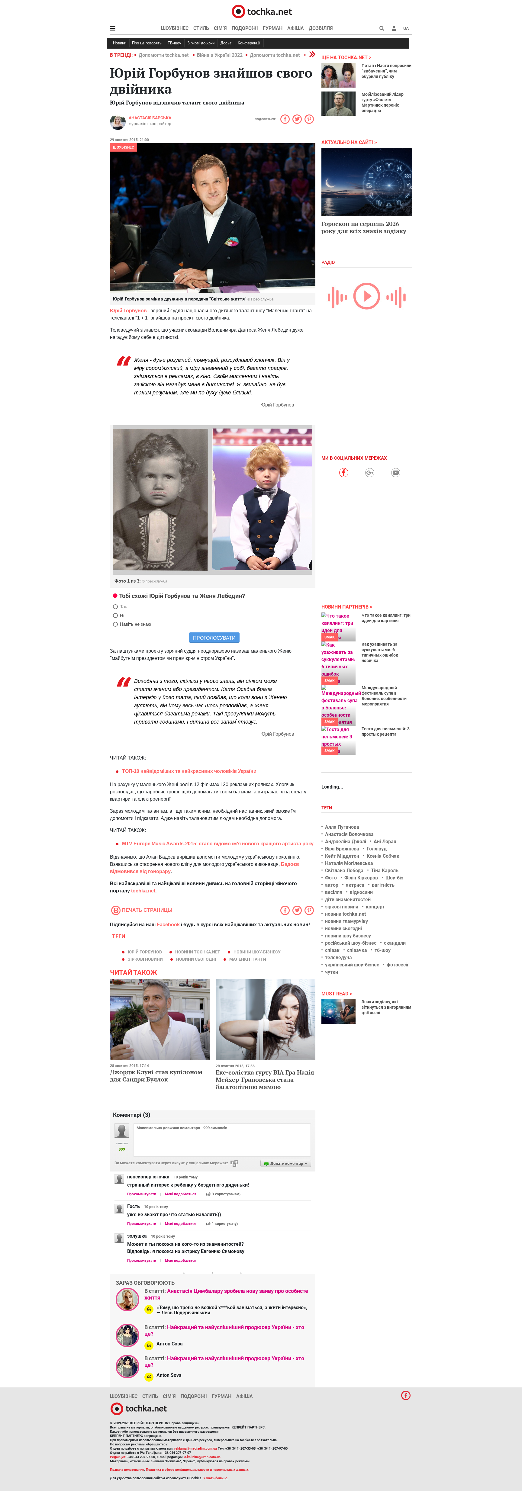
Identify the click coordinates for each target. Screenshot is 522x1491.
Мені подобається (180, 1194)
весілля (333, 892)
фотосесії (397, 965)
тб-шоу (383, 950)
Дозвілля (321, 28)
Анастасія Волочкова (349, 834)
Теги (327, 808)
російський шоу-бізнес (350, 943)
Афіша (295, 28)
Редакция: (118, 1457)
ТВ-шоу (174, 43)
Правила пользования (127, 1470)
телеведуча (338, 957)
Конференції (249, 43)
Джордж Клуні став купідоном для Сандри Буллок (156, 1075)
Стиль (201, 28)
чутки (331, 972)
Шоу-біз (394, 878)
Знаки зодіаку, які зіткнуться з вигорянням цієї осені (386, 1007)
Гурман (272, 28)
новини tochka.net (197, 952)
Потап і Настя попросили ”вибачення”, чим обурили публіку (386, 71)
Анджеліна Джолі (345, 841)
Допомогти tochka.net (164, 55)
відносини (361, 892)
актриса (355, 885)
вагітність (383, 885)
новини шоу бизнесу (348, 936)
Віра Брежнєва (342, 849)
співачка (357, 950)
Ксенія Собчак (383, 856)
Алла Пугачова (342, 827)
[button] (394, 28)
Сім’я (220, 28)
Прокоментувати (141, 1194)
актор (331, 885)
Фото (331, 878)
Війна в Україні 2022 (220, 55)
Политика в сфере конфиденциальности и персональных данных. (197, 1470)
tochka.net (143, 890)
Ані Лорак (385, 841)
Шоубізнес (174, 28)
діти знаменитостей (348, 899)
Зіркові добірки (200, 43)
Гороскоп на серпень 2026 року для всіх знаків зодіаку (363, 227)
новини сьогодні (196, 959)
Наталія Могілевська (349, 863)
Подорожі (245, 28)
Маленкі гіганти (247, 959)
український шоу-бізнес (352, 965)
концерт (375, 907)
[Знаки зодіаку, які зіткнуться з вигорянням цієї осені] (338, 1011)
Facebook (168, 924)
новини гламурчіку (346, 921)
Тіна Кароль (384, 870)
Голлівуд (377, 849)
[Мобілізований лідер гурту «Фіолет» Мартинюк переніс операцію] (338, 104)
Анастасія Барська (150, 117)
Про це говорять (147, 43)
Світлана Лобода (344, 870)
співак (332, 950)
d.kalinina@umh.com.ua (202, 1457)
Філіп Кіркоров (361, 878)
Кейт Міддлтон (342, 856)
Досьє (226, 43)
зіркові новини (145, 959)
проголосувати (214, 638)
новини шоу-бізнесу (257, 952)
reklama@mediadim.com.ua (195, 1449)
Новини (119, 43)
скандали (395, 943)
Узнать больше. (215, 1478)
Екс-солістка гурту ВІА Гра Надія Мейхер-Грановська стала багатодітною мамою (265, 1079)
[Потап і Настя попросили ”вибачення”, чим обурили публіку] (338, 75)
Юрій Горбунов (145, 952)
